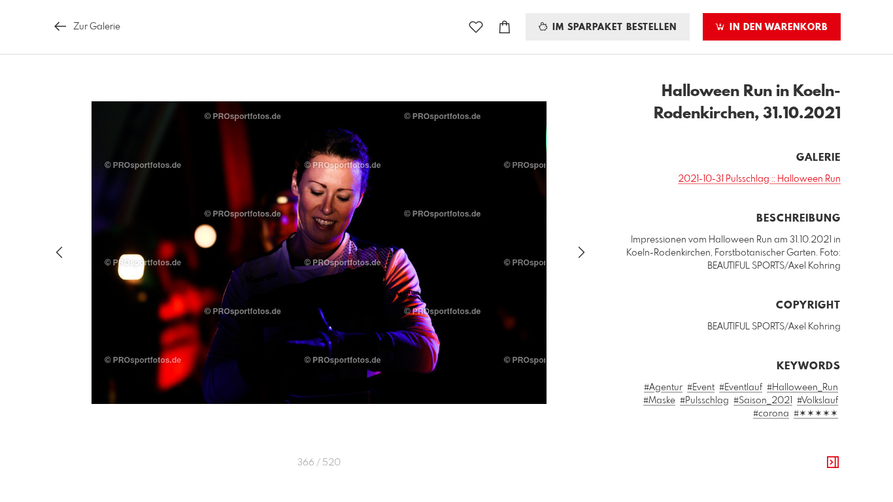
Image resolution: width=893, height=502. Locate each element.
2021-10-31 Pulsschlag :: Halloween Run (759, 179)
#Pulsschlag (704, 400)
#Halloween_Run (802, 387)
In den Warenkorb (777, 27)
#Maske (659, 400)
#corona (771, 413)
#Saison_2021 (762, 400)
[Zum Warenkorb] (505, 27)
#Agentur (663, 387)
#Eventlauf (740, 387)
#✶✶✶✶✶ (816, 413)
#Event (701, 387)
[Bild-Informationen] (833, 463)
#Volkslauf (817, 400)
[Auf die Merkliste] (476, 27)
